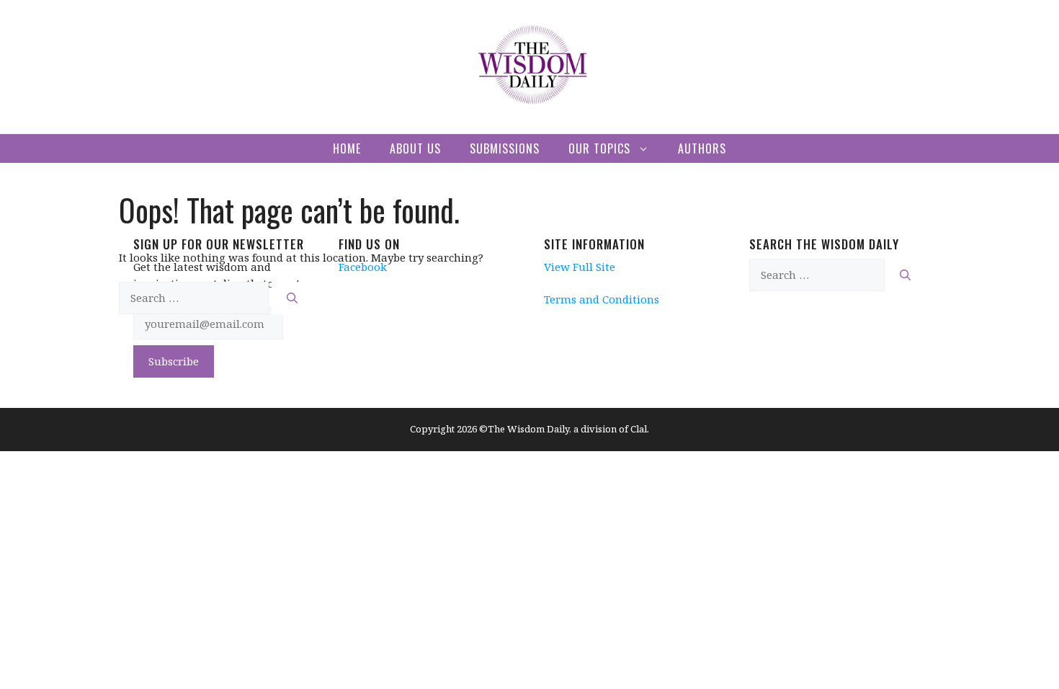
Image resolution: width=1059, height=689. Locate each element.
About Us (415, 148)
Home (347, 148)
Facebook (363, 266)
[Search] (292, 298)
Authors (702, 148)
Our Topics (599, 148)
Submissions (505, 148)
